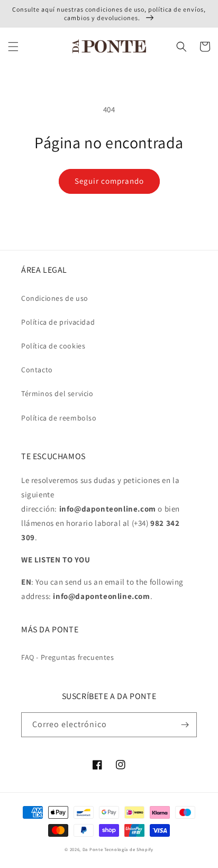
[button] (13, 46)
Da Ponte (93, 849)
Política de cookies (53, 346)
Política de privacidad (58, 322)
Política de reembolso (59, 418)
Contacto (37, 369)
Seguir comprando (109, 181)
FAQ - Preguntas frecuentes (67, 657)
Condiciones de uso (54, 298)
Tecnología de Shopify (128, 849)
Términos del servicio (57, 393)
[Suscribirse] (184, 724)
